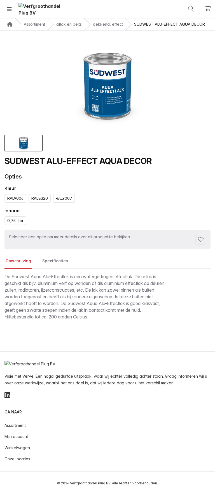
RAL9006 (15, 198)
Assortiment (15, 425)
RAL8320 (39, 198)
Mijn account (16, 436)
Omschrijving (18, 260)
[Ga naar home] (39, 9)
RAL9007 (64, 198)
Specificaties (55, 260)
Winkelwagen (17, 447)
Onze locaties (17, 458)
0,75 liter (15, 220)
